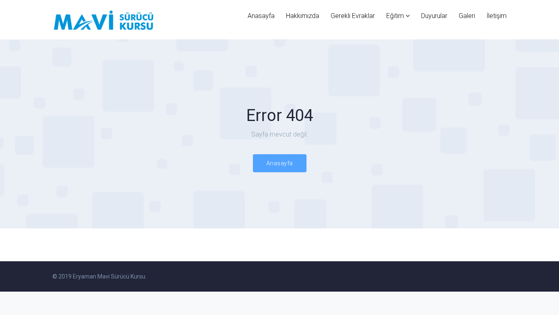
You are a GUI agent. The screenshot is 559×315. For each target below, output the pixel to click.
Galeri (467, 16)
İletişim (497, 16)
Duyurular (434, 16)
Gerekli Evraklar (353, 16)
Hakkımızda (302, 16)
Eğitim (395, 16)
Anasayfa (261, 16)
